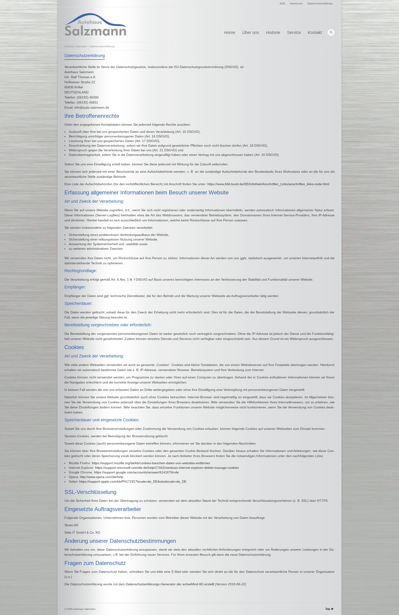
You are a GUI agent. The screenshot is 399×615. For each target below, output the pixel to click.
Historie (273, 32)
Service (294, 32)
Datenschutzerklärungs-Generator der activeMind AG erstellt (170, 584)
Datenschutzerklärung (319, 3)
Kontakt (315, 32)
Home (229, 32)
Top (327, 609)
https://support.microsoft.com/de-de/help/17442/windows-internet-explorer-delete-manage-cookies (167, 467)
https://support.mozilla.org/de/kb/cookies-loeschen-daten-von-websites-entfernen (151, 463)
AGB (282, 3)
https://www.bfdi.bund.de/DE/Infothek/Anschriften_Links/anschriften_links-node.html (268, 184)
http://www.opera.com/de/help (101, 477)
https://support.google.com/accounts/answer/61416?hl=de (136, 472)
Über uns (250, 32)
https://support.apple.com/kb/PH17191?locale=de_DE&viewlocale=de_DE (132, 481)
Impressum (296, 3)
